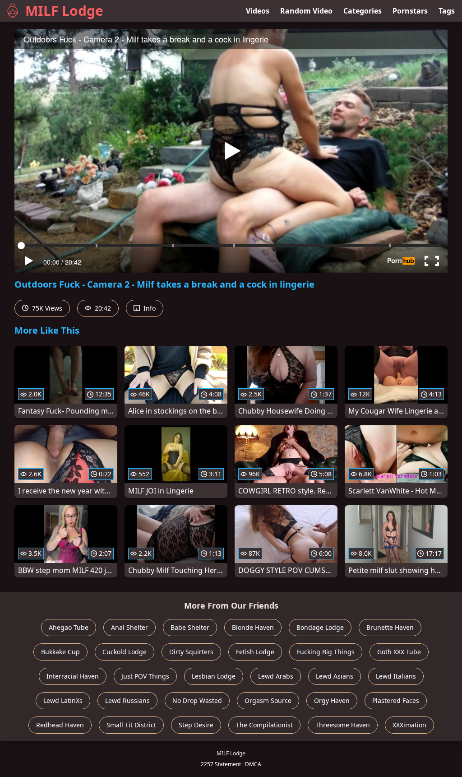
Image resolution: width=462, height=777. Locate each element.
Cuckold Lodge (124, 651)
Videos (257, 11)
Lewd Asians (334, 676)
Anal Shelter (129, 627)
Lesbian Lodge (214, 676)
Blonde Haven (253, 627)
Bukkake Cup (60, 651)
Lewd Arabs (275, 676)
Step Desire (196, 725)
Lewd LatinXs (63, 700)
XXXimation (409, 725)
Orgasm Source (268, 700)
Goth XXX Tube (399, 651)
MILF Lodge (64, 10)
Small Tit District (131, 725)
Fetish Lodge (255, 651)
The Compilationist (264, 725)
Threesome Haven (342, 725)
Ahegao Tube (68, 627)
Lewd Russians (127, 700)
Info (149, 308)
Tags (447, 11)
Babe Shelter (190, 627)
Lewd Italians (396, 676)
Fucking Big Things (326, 651)
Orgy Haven (332, 700)
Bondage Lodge (320, 627)
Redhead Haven (60, 725)
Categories (362, 11)
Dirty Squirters (191, 651)
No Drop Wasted (197, 700)
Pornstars (410, 11)
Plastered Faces (395, 700)
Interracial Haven (72, 676)
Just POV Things (145, 676)
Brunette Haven (390, 627)
